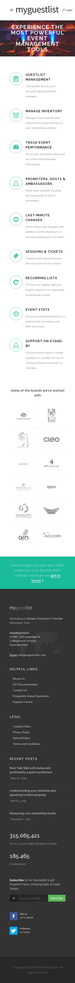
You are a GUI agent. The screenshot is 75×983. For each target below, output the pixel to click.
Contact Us (20, 690)
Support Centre (23, 701)
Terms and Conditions (26, 743)
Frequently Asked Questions (31, 696)
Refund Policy (21, 738)
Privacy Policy (21, 732)
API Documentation (25, 684)
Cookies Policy (22, 726)
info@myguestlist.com (32, 655)
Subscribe (57, 898)
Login (64, 9)
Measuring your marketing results (33, 813)
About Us (19, 678)
